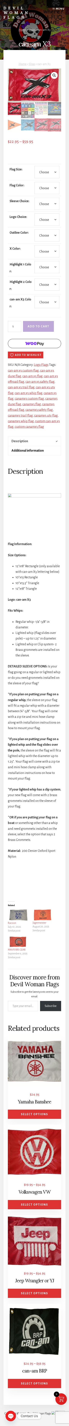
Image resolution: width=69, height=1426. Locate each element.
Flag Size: (16, 169)
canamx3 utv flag (46, 415)
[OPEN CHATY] (11, 1416)
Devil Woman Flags (16, 13)
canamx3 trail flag (20, 415)
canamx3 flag (31, 404)
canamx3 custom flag (29, 398)
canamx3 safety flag (39, 410)
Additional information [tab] (28, 450)
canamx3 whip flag (21, 421)
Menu (60, 9)
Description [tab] (20, 441)
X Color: (15, 248)
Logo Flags (41, 365)
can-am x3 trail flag (21, 387)
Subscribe (51, 1005)
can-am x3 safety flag (39, 382)
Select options (34, 1114)
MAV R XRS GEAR (16, 949)
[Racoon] (18, 915)
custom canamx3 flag (29, 427)
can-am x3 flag (32, 376)
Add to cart (38, 326)
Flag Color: (17, 185)
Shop (32, 29)
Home (22, 29)
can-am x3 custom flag (23, 370)
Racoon (12, 923)
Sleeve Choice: (19, 201)
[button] (54, 75)
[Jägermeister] (43, 915)
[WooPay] (34, 343)
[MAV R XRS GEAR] (18, 942)
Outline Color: (19, 232)
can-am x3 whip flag (28, 393)
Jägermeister (39, 922)
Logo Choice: (18, 217)
